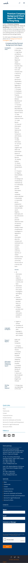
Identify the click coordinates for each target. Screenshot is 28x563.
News (4, 408)
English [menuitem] (4, 562)
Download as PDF (9, 392)
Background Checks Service (11, 398)
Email (5, 516)
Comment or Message (10, 522)
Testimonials (6, 411)
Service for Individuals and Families (12, 420)
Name (5, 509)
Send (7, 546)
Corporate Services (7, 415)
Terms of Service (14, 535)
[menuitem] (5, 562)
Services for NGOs (7, 426)
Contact (5, 413)
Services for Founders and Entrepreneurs (13, 422)
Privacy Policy (6, 535)
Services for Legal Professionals (11, 424)
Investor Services (7, 417)
